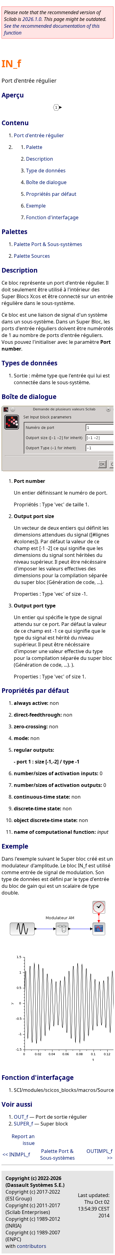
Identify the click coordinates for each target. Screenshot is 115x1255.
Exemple (36, 205)
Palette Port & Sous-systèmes (48, 244)
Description (39, 158)
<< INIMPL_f (16, 1154)
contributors (31, 1246)
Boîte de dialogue (46, 182)
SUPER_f (23, 1123)
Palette (34, 147)
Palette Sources (32, 256)
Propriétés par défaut (51, 194)
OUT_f (21, 1116)
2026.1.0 (31, 19)
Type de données (46, 170)
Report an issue (23, 1139)
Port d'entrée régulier (39, 135)
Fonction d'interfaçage (52, 217)
